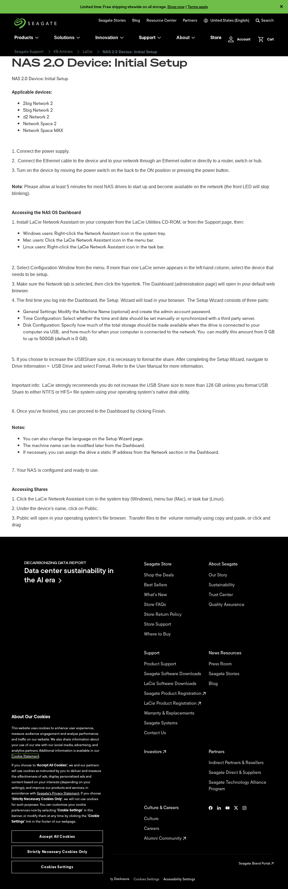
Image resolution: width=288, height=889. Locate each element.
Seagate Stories (112, 20)
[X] (236, 823)
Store (215, 37)
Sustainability (222, 585)
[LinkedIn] (219, 823)
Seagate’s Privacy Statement (58, 793)
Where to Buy (158, 634)
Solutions (64, 37)
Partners (190, 20)
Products (23, 37)
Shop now (175, 7)
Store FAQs (155, 604)
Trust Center (221, 595)
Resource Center (162, 20)
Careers (152, 828)
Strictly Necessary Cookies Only (57, 852)
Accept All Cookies (57, 836)
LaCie (88, 52)
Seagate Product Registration (173, 693)
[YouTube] (228, 823)
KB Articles (63, 52)
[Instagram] (244, 823)
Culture (152, 819)
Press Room (221, 664)
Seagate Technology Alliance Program (237, 785)
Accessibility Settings (179, 879)
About (183, 37)
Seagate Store (158, 564)
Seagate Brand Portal (255, 863)
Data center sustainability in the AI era (69, 575)
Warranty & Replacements (169, 713)
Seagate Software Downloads (173, 674)
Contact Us (155, 733)
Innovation (106, 37)
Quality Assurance (227, 604)
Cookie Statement (25, 756)
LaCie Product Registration (171, 703)
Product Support (160, 664)
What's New (156, 595)
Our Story (218, 575)
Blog (136, 20)
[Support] (159, 38)
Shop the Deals (160, 575)
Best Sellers (156, 585)
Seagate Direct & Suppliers (235, 772)
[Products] (36, 38)
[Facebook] (211, 823)
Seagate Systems (161, 723)
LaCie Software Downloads (170, 684)
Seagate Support (29, 52)
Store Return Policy (163, 614)
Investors (153, 752)
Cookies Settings (146, 879)
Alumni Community (163, 838)
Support (147, 37)
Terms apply (198, 7)
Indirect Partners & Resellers (237, 763)
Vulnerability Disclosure (111, 879)
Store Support (158, 624)
